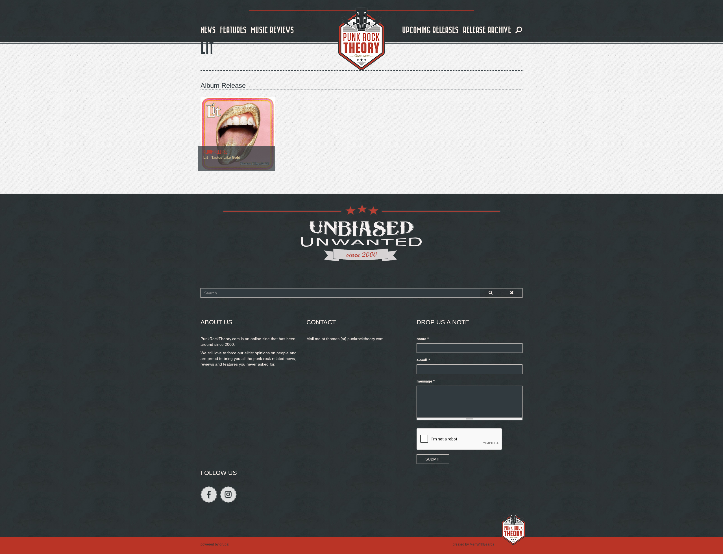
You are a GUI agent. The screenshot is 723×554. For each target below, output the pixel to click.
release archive (487, 30)
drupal (224, 544)
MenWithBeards (482, 544)
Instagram (228, 494)
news (208, 30)
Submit (432, 459)
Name (423, 339)
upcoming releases (430, 30)
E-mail (423, 360)
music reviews (272, 30)
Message (426, 381)
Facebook (209, 494)
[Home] (361, 39)
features (233, 30)
